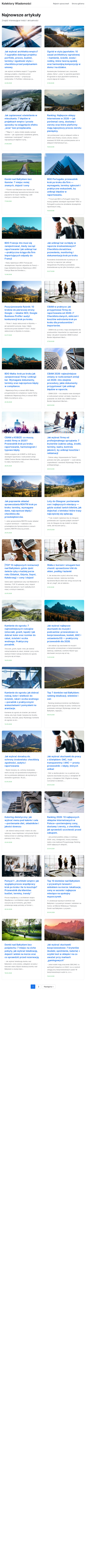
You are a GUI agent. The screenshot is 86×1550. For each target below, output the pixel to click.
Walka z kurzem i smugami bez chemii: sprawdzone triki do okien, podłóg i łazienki (63, 568)
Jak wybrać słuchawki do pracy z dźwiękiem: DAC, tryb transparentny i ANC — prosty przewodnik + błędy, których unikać (64, 762)
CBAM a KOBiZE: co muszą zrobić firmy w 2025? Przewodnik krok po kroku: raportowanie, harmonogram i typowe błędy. (21, 443)
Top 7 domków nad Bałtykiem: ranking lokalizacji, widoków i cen (63, 695)
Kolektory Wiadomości (16, 3)
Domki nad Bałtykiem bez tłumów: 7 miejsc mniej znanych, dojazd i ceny (18, 182)
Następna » (49, 986)
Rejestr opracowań (61, 3)
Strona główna (78, 3)
